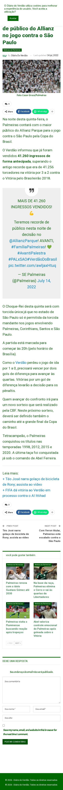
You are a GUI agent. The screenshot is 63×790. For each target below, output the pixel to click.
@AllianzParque (23, 241)
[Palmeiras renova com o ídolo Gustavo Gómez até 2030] (18, 571)
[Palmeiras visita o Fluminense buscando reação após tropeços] (18, 610)
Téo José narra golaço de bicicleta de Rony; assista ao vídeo (16, 534)
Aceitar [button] (13, 18)
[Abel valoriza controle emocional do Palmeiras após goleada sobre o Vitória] (45, 610)
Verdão (21, 363)
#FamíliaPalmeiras (28, 247)
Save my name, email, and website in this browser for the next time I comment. (30, 732)
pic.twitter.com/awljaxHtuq (32, 265)
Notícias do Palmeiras (12, 50)
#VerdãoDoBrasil (42, 259)
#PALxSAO (17, 259)
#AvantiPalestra (31, 253)
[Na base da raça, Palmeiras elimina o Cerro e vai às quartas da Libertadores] (45, 571)
